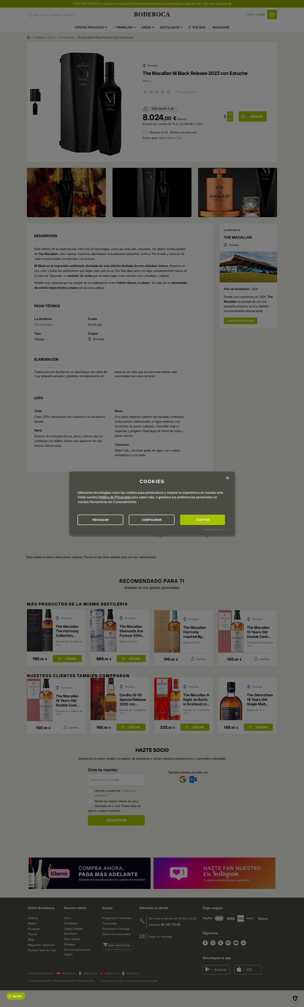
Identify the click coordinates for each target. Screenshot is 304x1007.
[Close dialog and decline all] (227, 478)
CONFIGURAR (152, 519)
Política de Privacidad (114, 497)
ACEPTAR (202, 519)
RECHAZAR (100, 519)
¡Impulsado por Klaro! (214, 529)
